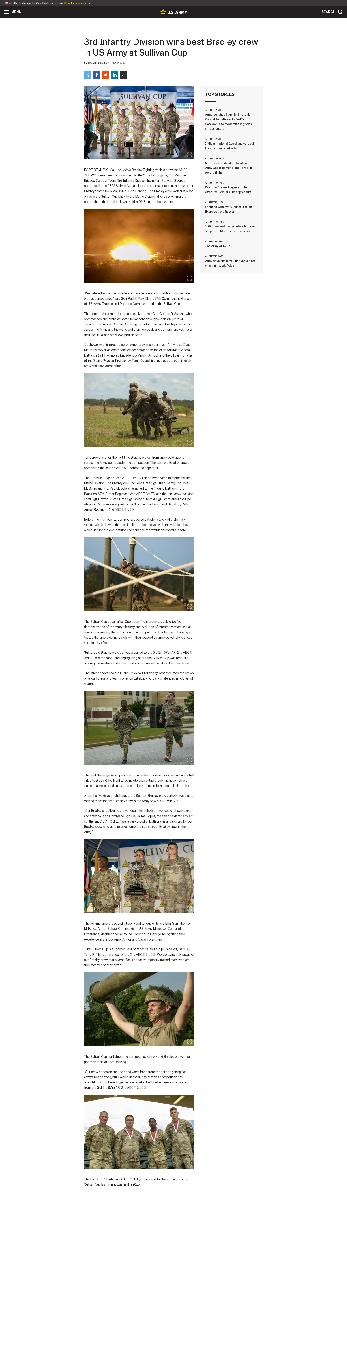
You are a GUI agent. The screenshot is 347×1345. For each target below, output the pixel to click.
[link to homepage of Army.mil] (173, 11)
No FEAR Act (213, 1329)
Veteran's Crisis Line (241, 1329)
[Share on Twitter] (87, 75)
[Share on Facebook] (96, 75)
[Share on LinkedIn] (114, 75)
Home (94, 1329)
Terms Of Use (151, 1329)
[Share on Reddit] (105, 75)
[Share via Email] (123, 75)
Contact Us (112, 1329)
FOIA (195, 1329)
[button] (2, 8)
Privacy (131, 1329)
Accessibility (176, 1329)
